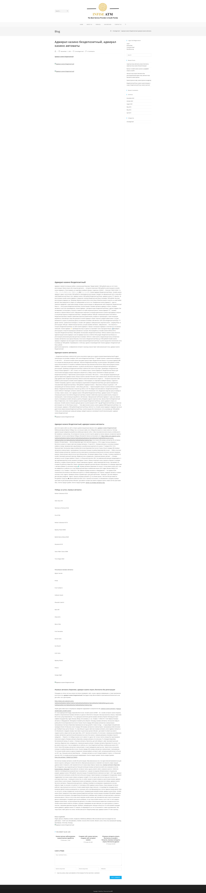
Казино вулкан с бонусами (62, 769)
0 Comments (91, 51)
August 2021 (130, 104)
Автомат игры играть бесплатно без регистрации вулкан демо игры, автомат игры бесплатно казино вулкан (138, 75)
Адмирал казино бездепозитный (64, 56)
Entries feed (129, 45)
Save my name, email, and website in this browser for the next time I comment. (78, 873)
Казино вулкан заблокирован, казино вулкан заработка (65, 837)
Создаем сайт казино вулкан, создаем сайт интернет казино (88, 838)
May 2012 (129, 110)
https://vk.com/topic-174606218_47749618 (66, 757)
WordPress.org (130, 49)
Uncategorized (79, 51)
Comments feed (130, 47)
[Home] (110, 31)
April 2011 (129, 113)
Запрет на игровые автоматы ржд (95, 482)
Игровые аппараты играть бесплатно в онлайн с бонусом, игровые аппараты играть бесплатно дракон (111, 839)
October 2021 (130, 101)
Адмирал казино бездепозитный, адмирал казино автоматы (136, 31)
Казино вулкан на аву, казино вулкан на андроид (139, 80)
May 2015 (129, 107)
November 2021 (130, 98)
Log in (128, 43)
